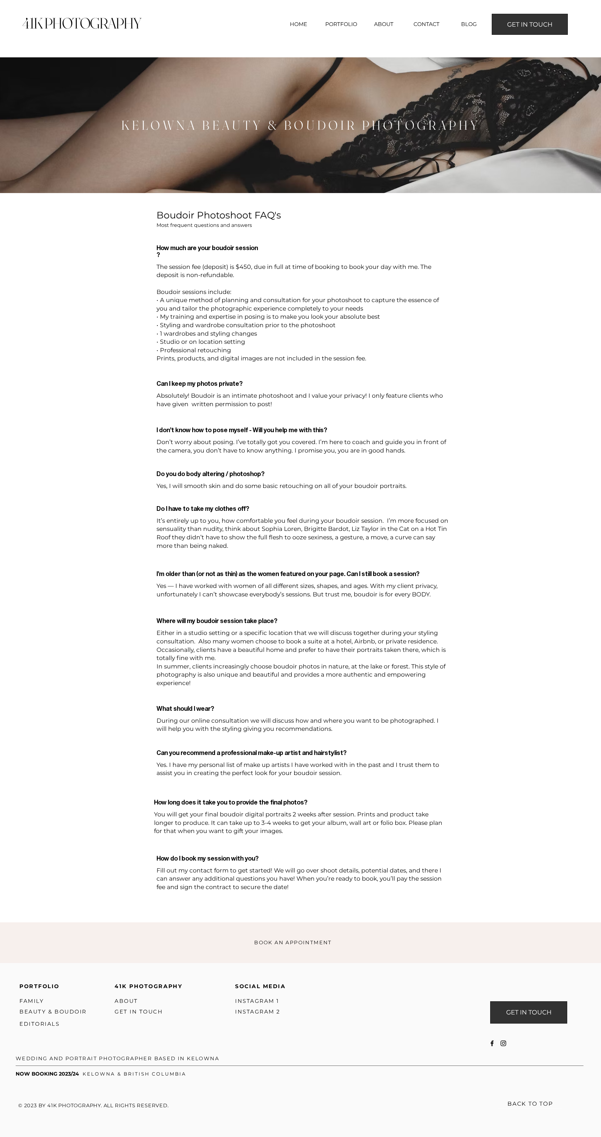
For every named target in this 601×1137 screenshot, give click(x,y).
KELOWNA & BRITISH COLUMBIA (134, 1074)
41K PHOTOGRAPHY (81, 23)
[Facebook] (492, 1043)
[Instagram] (503, 1043)
